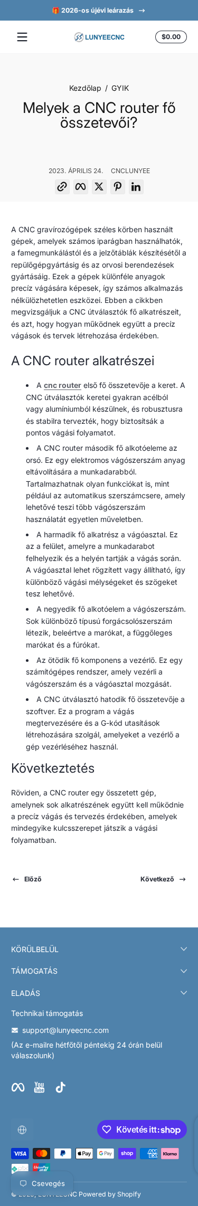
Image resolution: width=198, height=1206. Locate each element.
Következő (157, 879)
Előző (33, 879)
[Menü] (22, 37)
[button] (169, 37)
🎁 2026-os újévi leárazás (93, 10)
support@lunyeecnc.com (65, 1029)
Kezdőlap (85, 87)
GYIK (120, 87)
